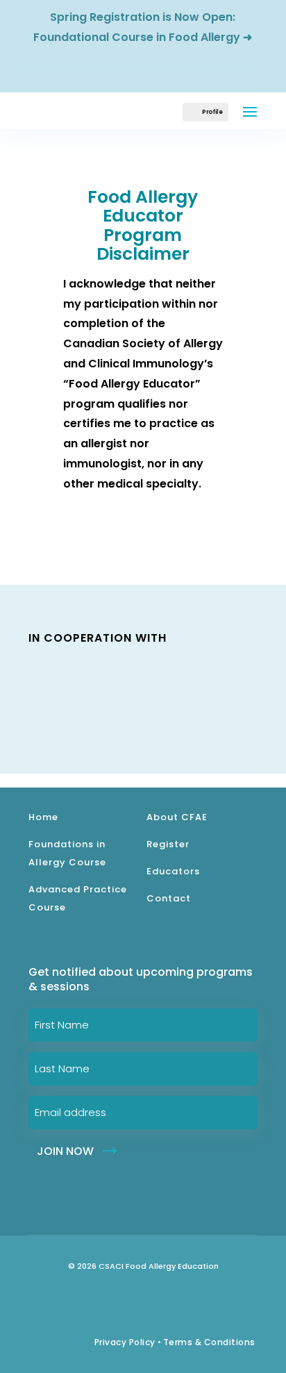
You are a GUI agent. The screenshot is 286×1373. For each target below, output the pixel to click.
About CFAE (177, 817)
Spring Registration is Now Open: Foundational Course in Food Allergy (136, 27)
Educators (173, 871)
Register (168, 844)
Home (43, 817)
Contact (168, 898)
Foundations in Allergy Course (67, 853)
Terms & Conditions (209, 1342)
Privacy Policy (124, 1342)
